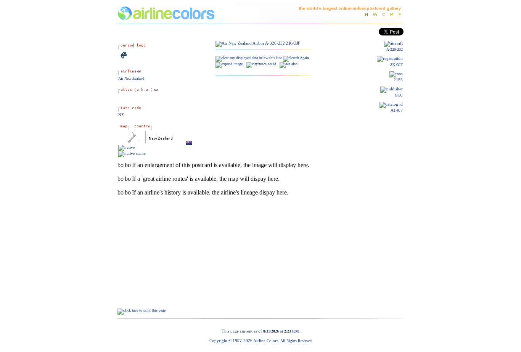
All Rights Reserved (296, 341)
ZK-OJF (396, 65)
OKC (399, 95)
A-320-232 (394, 49)
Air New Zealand (131, 78)
